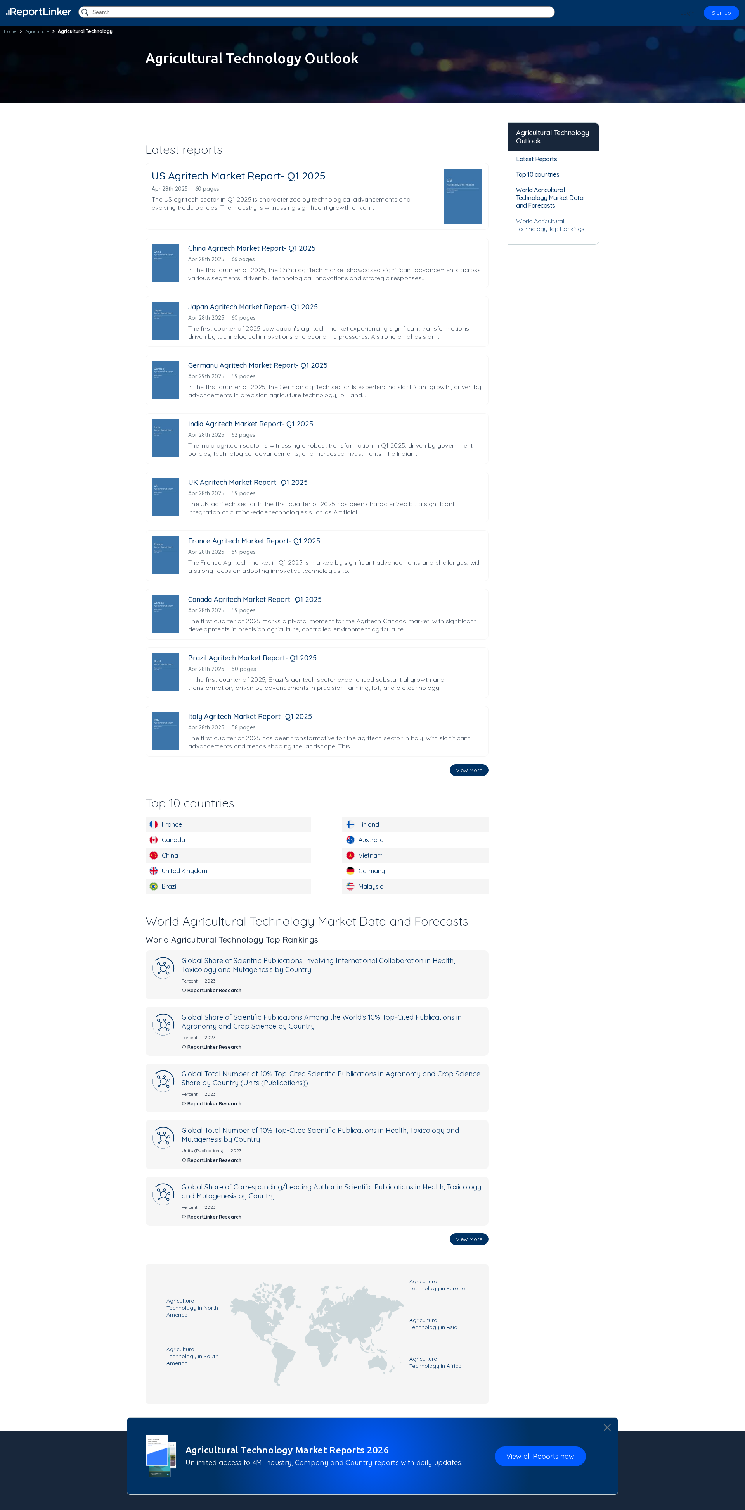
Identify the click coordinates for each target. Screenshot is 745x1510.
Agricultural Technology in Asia (433, 1324)
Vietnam (371, 855)
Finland (369, 824)
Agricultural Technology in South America (192, 1356)
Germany (372, 871)
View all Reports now (540, 1456)
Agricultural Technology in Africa (435, 1362)
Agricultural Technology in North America (192, 1307)
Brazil (169, 886)
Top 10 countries (537, 174)
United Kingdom (184, 871)
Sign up (721, 12)
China (170, 855)
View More (469, 770)
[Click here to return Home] (39, 12)
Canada (173, 840)
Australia (371, 840)
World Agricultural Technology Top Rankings (550, 225)
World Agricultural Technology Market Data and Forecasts (549, 197)
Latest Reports (536, 159)
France (172, 824)
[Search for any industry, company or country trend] (85, 13)
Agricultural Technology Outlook (552, 136)
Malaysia (371, 886)
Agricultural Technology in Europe (437, 1285)
